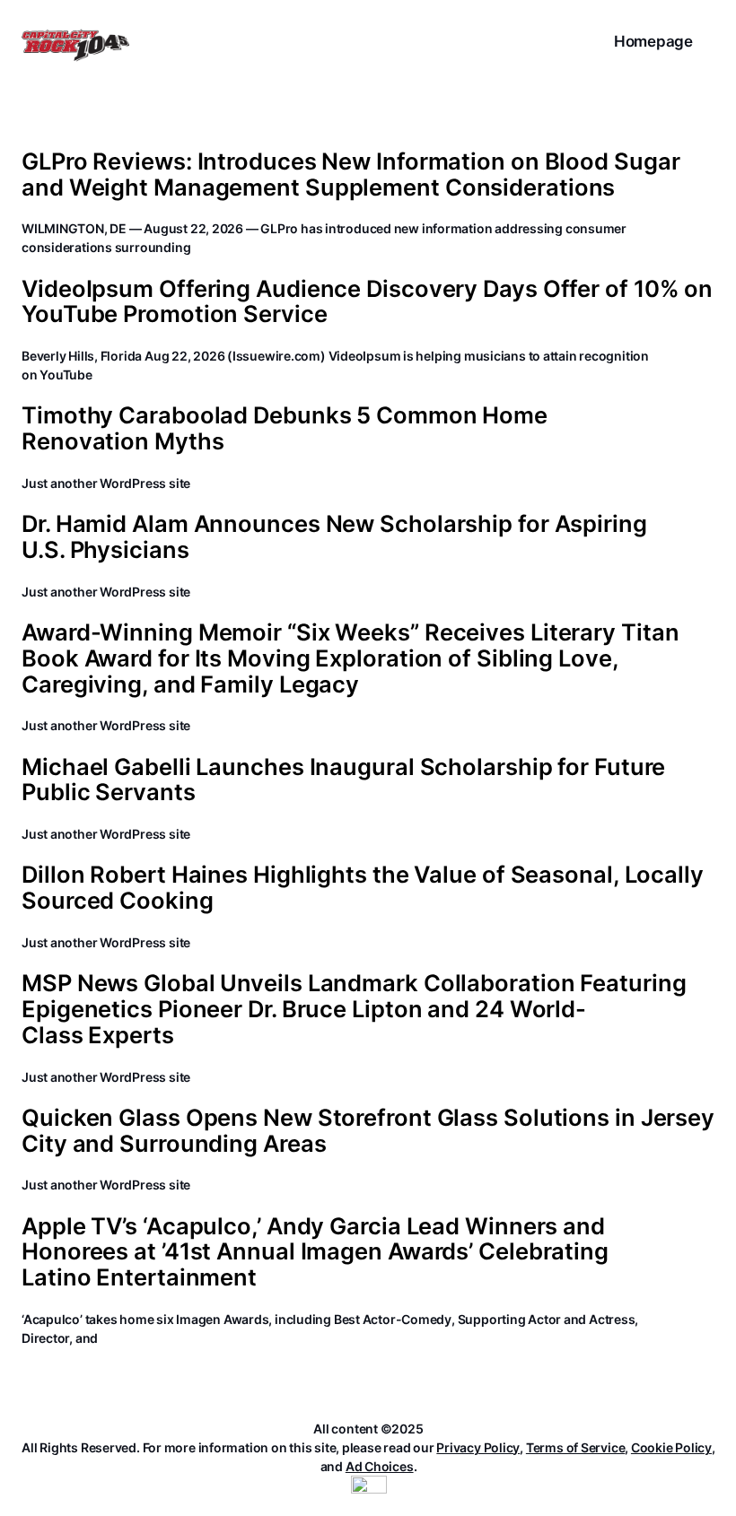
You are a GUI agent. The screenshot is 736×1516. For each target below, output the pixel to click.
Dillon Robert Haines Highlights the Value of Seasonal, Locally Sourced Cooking (363, 887)
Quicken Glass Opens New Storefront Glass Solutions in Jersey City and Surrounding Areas (368, 1130)
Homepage (653, 41)
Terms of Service (575, 1447)
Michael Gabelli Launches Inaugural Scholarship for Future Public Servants (343, 780)
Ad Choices (380, 1466)
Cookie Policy (671, 1447)
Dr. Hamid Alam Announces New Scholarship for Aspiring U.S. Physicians (334, 536)
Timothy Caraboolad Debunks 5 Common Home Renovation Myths (285, 428)
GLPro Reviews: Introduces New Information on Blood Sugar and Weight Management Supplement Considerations (350, 174)
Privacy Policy (478, 1447)
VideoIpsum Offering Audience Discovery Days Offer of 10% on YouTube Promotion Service (367, 301)
